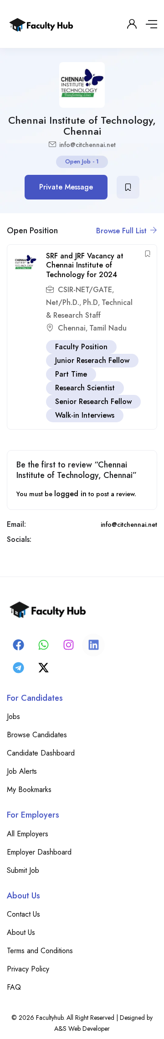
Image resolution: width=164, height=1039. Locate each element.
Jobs (13, 716)
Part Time (71, 374)
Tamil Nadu (108, 328)
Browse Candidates (37, 734)
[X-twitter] (43, 667)
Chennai (72, 328)
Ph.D (90, 302)
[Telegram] (18, 667)
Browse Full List (122, 231)
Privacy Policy (28, 969)
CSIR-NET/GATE (85, 289)
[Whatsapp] (43, 645)
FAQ (14, 987)
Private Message (66, 187)
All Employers (27, 834)
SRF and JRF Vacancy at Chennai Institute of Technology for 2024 (84, 265)
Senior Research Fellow (93, 401)
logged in (70, 493)
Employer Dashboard (39, 852)
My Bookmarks (29, 789)
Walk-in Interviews (84, 415)
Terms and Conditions (40, 950)
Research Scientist (85, 388)
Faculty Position (81, 346)
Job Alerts (22, 771)
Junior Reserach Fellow (92, 360)
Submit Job (23, 870)
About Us (21, 932)
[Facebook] (18, 645)
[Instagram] (68, 645)
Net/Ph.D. (62, 302)
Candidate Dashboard (41, 753)
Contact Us (23, 914)
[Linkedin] (93, 645)
